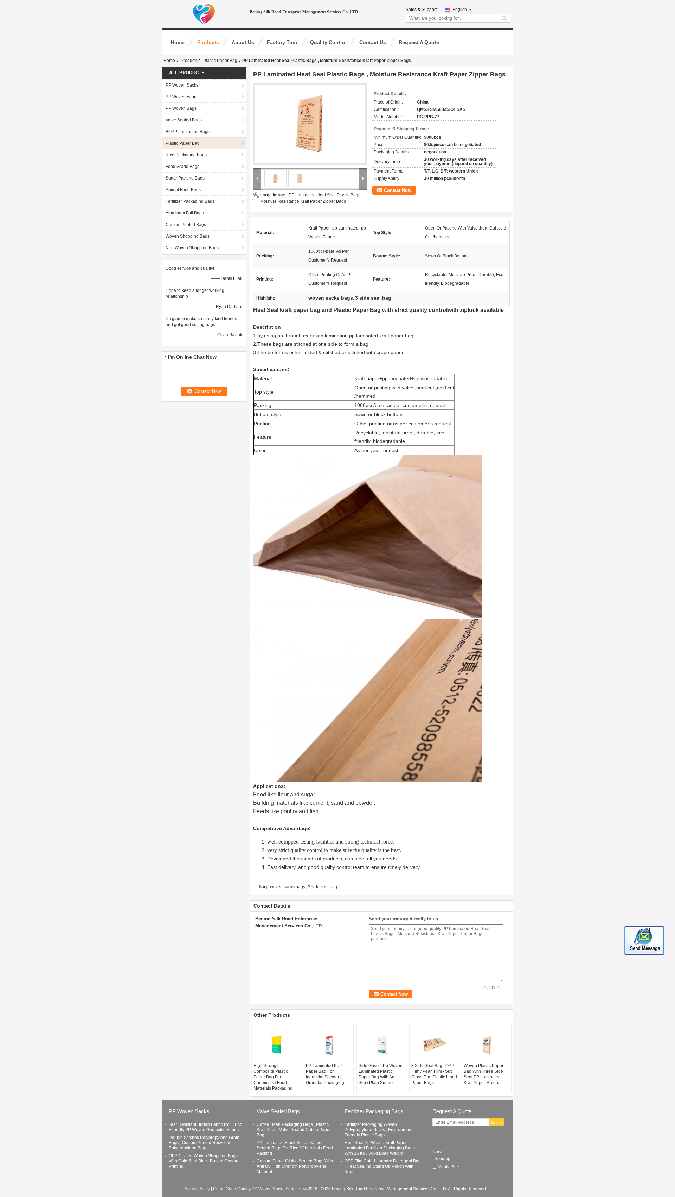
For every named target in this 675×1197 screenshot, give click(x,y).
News (437, 1151)
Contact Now (397, 190)
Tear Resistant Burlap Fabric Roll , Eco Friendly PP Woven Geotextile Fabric (205, 1127)
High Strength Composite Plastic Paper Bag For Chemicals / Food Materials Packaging (272, 1077)
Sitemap (442, 1158)
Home (178, 42)
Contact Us (372, 42)
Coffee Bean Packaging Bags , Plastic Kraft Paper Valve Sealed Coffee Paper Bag (294, 1130)
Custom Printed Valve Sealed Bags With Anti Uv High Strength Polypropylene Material (295, 1166)
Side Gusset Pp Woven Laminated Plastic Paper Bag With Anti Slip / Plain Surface (381, 1074)
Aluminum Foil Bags (185, 213)
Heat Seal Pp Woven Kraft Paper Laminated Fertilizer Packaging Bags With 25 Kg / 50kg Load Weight (380, 1148)
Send (496, 1122)
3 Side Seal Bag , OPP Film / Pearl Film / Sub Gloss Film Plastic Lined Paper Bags (434, 1074)
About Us (243, 42)
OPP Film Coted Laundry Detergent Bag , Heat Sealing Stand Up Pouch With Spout (383, 1166)
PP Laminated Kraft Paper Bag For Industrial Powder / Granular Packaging (325, 1074)
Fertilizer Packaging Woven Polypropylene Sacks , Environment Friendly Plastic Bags (378, 1130)
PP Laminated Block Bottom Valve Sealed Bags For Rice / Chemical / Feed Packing (295, 1148)
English (459, 9)
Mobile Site (448, 1167)
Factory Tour (282, 42)
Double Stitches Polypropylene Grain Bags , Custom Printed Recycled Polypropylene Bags (204, 1143)
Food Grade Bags (182, 166)
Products (208, 42)
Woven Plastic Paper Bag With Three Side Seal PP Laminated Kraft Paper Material (483, 1074)
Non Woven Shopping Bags (192, 247)
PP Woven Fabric (182, 96)
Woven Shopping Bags (188, 236)
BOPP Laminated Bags (188, 131)
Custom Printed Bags (186, 224)
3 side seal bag (322, 886)
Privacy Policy (196, 1188)
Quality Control (328, 42)
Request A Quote (419, 42)
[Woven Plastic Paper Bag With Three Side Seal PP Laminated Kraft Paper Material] (486, 1045)
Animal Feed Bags (183, 189)
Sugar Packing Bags (185, 178)
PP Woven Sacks (182, 85)
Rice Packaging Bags (186, 154)
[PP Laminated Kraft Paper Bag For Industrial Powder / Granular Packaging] (328, 1045)
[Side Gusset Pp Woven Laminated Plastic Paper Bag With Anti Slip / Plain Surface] (381, 1045)
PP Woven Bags (181, 108)
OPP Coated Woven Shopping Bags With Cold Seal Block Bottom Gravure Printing (204, 1161)
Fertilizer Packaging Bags (190, 201)
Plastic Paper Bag (220, 60)
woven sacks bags (287, 886)
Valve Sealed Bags (184, 120)
